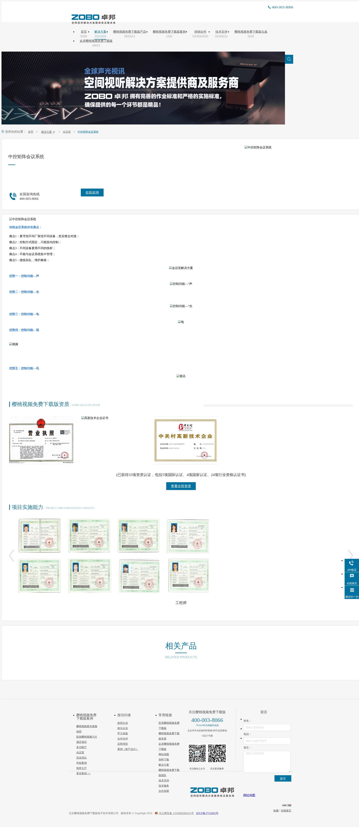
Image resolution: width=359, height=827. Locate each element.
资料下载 (164, 759)
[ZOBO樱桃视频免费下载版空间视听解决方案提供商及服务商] (93, 22)
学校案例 (81, 763)
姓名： (247, 720)
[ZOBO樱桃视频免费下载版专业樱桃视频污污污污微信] (197, 753)
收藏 (276, 810)
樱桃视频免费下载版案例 (169, 33)
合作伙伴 (122, 738)
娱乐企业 (122, 728)
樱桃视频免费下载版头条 (250, 33)
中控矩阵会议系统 (88, 131)
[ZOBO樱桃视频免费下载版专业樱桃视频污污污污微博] (217, 753)
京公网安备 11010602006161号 (176, 813)
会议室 (67, 131)
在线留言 (286, 810)
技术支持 (221, 33)
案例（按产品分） (127, 749)
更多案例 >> (83, 773)
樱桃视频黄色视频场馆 (86, 729)
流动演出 (81, 757)
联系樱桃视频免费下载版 (169, 726)
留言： (247, 747)
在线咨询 (92, 192)
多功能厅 (81, 747)
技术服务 (164, 785)
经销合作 (200, 33)
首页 (83, 33)
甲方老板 (122, 733)
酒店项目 (81, 742)
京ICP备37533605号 (207, 813)
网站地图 (164, 754)
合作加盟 (164, 791)
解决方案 (100, 33)
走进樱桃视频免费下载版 (96, 43)
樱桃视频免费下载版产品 (129, 33)
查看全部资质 (181, 486)
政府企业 (122, 723)
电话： (247, 734)
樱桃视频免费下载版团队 (169, 773)
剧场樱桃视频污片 (86, 736)
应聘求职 (122, 744)
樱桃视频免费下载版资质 (169, 736)
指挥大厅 (81, 768)
